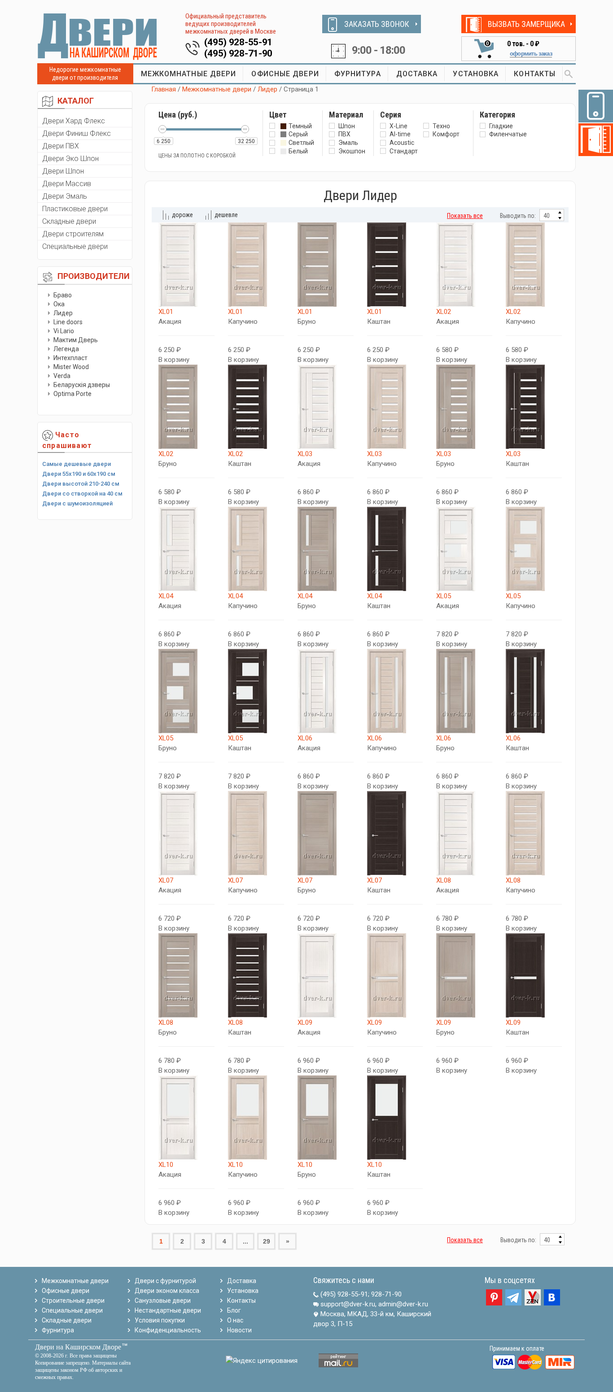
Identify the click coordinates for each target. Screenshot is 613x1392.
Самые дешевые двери (76, 464)
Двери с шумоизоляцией (77, 503)
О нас (235, 1320)
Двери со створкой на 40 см (82, 493)
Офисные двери (65, 1290)
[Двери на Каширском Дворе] (97, 36)
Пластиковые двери (75, 208)
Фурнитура (58, 1330)
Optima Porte (72, 393)
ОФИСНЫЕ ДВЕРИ (285, 74)
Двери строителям (73, 234)
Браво (62, 295)
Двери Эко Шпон (70, 158)
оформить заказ (531, 53)
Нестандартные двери (168, 1310)
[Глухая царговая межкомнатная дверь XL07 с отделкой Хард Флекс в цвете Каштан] (395, 833)
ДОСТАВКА (417, 74)
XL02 (443, 312)
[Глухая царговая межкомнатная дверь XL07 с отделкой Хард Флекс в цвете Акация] (186, 833)
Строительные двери (73, 1300)
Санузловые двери (163, 1300)
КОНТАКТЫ (535, 74)
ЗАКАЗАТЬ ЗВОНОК (376, 24)
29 (266, 1241)
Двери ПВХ (60, 146)
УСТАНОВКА (476, 74)
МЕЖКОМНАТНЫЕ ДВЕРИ (188, 74)
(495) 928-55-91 (238, 42)
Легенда (66, 348)
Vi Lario (63, 331)
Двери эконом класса (167, 1290)
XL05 (443, 596)
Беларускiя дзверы (81, 384)
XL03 (305, 454)
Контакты (241, 1300)
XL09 (305, 1022)
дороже (182, 214)
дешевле (226, 214)
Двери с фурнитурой (165, 1280)
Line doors (68, 322)
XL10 (165, 1165)
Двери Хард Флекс (73, 121)
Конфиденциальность (168, 1330)
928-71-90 (386, 1294)
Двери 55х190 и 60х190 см (78, 473)
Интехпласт (70, 357)
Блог (234, 1310)
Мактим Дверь (75, 340)
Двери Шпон (63, 171)
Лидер (63, 313)
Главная (163, 89)
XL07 (165, 880)
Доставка (241, 1280)
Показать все (465, 215)
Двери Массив (66, 183)
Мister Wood (71, 366)
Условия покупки (160, 1320)
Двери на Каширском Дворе (78, 1347)
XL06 (305, 738)
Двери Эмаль (64, 196)
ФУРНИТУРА (357, 74)
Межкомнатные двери (216, 89)
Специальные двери (75, 246)
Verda (61, 375)
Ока (59, 304)
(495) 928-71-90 (238, 53)
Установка (242, 1290)
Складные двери (69, 221)
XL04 (165, 596)
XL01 (165, 312)
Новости (239, 1330)
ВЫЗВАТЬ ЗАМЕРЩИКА (526, 24)
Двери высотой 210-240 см (80, 483)
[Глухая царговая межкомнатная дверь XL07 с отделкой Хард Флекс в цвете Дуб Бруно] (326, 833)
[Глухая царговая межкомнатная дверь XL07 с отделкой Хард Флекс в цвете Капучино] (256, 833)
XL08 (443, 880)
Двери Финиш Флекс (76, 133)
